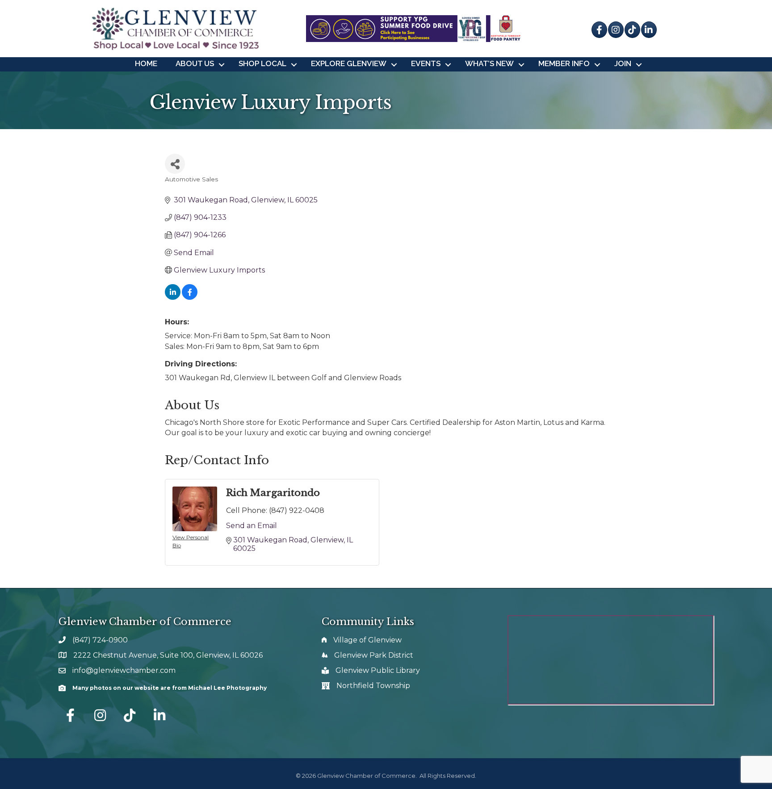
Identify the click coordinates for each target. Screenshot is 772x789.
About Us (195, 63)
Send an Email (251, 525)
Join (622, 63)
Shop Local (262, 63)
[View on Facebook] (189, 297)
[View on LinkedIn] (172, 297)
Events (426, 63)
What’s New (489, 63)
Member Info (564, 63)
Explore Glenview (348, 63)
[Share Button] (175, 164)
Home (146, 63)
